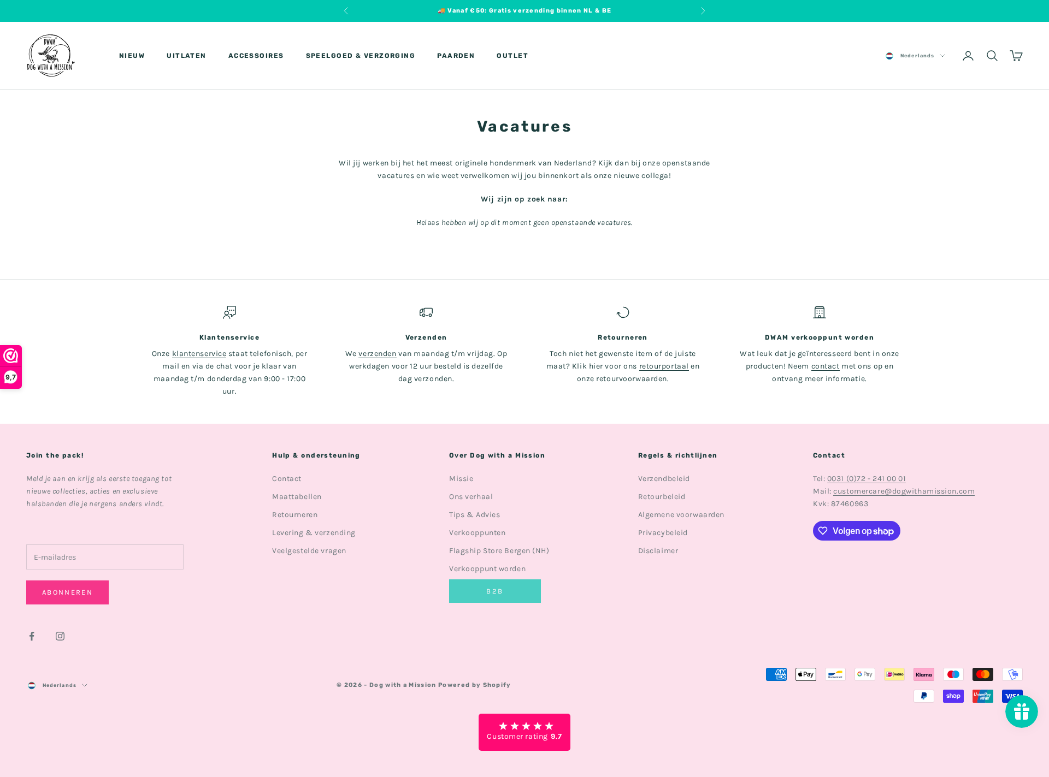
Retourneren (294, 514)
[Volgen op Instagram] (60, 636)
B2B (494, 591)
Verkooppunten (477, 532)
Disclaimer (658, 550)
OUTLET (512, 56)
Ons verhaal (471, 496)
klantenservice (199, 353)
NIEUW (132, 56)
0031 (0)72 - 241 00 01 (866, 478)
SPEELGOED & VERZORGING (361, 56)
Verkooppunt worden (487, 568)
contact (825, 366)
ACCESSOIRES (256, 56)
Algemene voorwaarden (681, 514)
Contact (287, 478)
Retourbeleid (662, 496)
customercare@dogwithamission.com (904, 491)
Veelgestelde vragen (309, 550)
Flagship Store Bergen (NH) (499, 550)
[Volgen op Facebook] (31, 636)
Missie (461, 478)
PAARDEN (456, 56)
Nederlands (917, 55)
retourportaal (664, 366)
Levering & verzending (314, 532)
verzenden (377, 353)
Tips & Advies (474, 514)
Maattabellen (297, 496)
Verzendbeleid (664, 478)
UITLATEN (187, 56)
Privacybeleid (663, 532)
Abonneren (67, 592)
